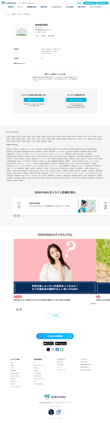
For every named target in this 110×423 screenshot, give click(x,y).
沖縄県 (50, 141)
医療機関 (13, 14)
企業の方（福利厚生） (85, 370)
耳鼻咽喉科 (99, 171)
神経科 (95, 159)
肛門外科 (78, 178)
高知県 (8, 141)
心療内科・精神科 (14, 373)
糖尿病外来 (89, 166)
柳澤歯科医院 (26, 14)
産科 (29, 178)
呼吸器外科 (17, 175)
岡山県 (75, 139)
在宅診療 (45, 151)
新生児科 (64, 149)
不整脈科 (67, 161)
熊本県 (28, 141)
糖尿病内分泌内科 (80, 149)
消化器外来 (53, 163)
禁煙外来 (9, 171)
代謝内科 (9, 159)
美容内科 (51, 156)
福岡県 (13, 141)
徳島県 (90, 139)
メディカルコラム (56, 6)
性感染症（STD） (38, 376)
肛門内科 (28, 166)
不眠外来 (12, 384)
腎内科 (73, 163)
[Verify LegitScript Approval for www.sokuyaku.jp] (51, 412)
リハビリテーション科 (84, 173)
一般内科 (73, 161)
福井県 (95, 136)
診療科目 (10, 6)
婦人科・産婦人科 (14, 376)
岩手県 (18, 136)
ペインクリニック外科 (44, 159)
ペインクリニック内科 (64, 173)
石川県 (90, 136)
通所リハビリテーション (51, 166)
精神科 (42, 178)
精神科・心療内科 (29, 173)
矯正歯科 (38, 173)
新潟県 (80, 136)
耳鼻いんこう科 (70, 178)
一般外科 (18, 154)
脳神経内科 (92, 178)
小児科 (39, 175)
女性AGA (36, 370)
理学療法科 (9, 151)
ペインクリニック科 (35, 154)
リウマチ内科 (60, 151)
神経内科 (92, 168)
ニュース (20, 6)
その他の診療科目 (38, 384)
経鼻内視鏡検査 (44, 163)
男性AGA (36, 368)
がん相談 (45, 168)
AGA (97, 168)
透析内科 (72, 168)
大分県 (33, 141)
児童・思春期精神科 (65, 166)
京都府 (38, 139)
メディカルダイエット (39, 365)
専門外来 (78, 163)
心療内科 (58, 175)
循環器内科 (51, 175)
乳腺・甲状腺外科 (23, 171)
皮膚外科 (32, 168)
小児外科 (33, 175)
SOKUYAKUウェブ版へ (76, 100)
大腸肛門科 (68, 154)
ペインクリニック (59, 154)
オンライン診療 (14, 359)
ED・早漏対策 (37, 373)
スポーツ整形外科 (18, 168)
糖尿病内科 (48, 178)
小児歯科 (94, 163)
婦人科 (28, 175)
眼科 (38, 178)
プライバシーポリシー (55, 406)
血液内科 (15, 180)
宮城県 (23, 136)
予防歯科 (89, 159)
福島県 (38, 136)
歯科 (85, 175)
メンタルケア (81, 166)
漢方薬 (54, 159)
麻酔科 (21, 180)
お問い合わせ (82, 6)
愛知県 (23, 139)
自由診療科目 (38, 359)
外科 (23, 175)
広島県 (80, 139)
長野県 (8, 139)
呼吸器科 (84, 171)
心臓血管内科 (10, 154)
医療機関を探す (31, 6)
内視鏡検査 (61, 163)
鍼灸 (86, 161)
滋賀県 (33, 139)
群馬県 (53, 136)
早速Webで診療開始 (55, 336)
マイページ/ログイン (96, 6)
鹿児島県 (44, 141)
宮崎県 (38, 141)
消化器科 (9, 173)
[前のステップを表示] (15, 216)
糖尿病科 (21, 156)
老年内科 (62, 178)
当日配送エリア (61, 364)
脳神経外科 (99, 178)
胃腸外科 (45, 156)
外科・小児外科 (44, 171)
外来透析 (96, 156)
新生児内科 (70, 149)
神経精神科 (80, 156)
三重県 (28, 139)
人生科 (51, 168)
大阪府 (43, 139)
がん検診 (48, 161)
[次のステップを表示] (18, 216)
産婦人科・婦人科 (18, 173)
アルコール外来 (93, 161)
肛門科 (15, 171)
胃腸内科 (85, 178)
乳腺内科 (28, 159)
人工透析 (50, 154)
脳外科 (68, 163)
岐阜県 (13, 139)
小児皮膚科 (38, 149)
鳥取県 (65, 139)
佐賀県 (18, 141)
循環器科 (71, 171)
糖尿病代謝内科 (92, 149)
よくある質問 (69, 6)
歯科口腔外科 (86, 163)
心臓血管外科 (66, 175)
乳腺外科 (65, 171)
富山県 (85, 136)
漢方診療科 (17, 151)
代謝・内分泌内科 (34, 171)
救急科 (65, 156)
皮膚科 (34, 178)
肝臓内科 (41, 161)
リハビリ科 (31, 149)
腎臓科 (95, 151)
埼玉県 (19, 14)
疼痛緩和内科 (72, 156)
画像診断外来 (89, 156)
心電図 (19, 163)
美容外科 (56, 178)
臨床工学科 (76, 154)
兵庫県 (48, 139)
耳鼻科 (78, 159)
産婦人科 (24, 178)
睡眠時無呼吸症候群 (57, 161)
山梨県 (100, 136)
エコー (24, 163)
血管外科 (83, 159)
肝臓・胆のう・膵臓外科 (31, 161)
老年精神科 (79, 168)
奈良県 (53, 139)
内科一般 (44, 154)
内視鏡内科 (91, 171)
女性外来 (15, 149)
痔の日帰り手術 (11, 163)
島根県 (70, 139)
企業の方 (79, 3)
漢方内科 (78, 171)
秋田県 (28, 136)
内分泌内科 (94, 173)
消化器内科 (9, 178)
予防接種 (36, 163)
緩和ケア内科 (56, 149)
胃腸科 (27, 168)
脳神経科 (27, 156)
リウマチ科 (74, 173)
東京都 (68, 136)
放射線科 (74, 175)
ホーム (7, 14)
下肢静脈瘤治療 (11, 161)
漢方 (35, 381)
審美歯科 (22, 159)
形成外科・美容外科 (56, 171)
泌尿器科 (99, 175)
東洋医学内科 (64, 168)
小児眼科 (15, 159)
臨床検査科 (60, 159)
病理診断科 (52, 151)
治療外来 (39, 168)
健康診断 (74, 166)
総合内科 (41, 166)
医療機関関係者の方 (90, 3)
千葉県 (63, 136)
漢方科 (33, 156)
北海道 (8, 136)
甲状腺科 (39, 156)
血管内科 (39, 151)
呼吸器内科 (9, 175)
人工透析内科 (69, 151)
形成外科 (44, 175)
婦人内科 (56, 168)
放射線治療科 (26, 151)
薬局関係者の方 (103, 3)
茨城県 (43, 136)
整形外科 (80, 175)
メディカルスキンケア (39, 378)
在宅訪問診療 (47, 149)
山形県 (33, 136)
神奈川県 (74, 136)
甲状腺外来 (97, 166)
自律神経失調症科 (11, 156)
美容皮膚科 (45, 173)
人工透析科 (25, 154)
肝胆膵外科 (83, 151)
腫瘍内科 (76, 151)
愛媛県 (100, 139)
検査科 (82, 154)
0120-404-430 (35, 100)
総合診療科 (58, 156)
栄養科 (66, 159)
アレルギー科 (53, 173)
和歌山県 (59, 139)
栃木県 (48, 136)
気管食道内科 (92, 175)
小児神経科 (88, 154)
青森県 (13, 136)
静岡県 (18, 139)
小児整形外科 (23, 149)
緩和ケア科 (20, 161)
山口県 (85, 139)
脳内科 (90, 151)
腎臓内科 (9, 180)
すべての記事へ (55, 315)
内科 (100, 173)
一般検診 (86, 168)
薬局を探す (44, 6)
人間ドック (9, 168)
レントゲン (29, 163)
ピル (35, 362)
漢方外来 (12, 381)
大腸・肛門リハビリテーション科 (15, 166)
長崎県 (23, 141)
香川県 (95, 139)
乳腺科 (100, 159)
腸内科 (33, 151)
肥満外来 (34, 159)
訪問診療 (72, 159)
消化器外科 (17, 178)
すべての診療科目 (15, 386)
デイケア (34, 166)
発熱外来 (9, 149)
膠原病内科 (80, 161)
